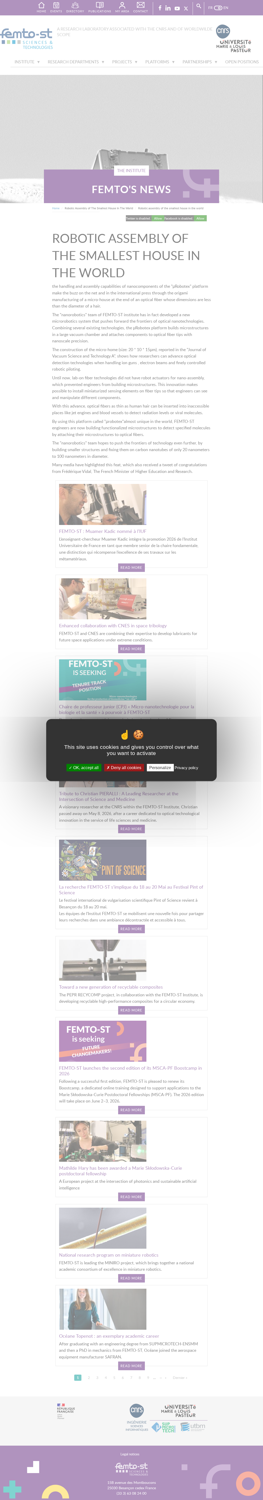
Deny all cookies (125, 768)
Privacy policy (186, 768)
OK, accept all (85, 768)
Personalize (160, 768)
